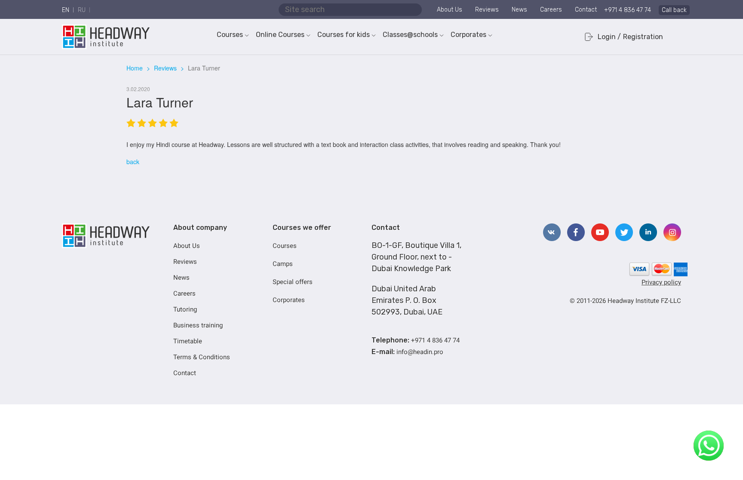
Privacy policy (661, 282)
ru (82, 10)
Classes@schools (410, 35)
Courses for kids (343, 35)
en (65, 10)
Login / (609, 37)
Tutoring (185, 309)
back (132, 161)
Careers (551, 9)
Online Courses (280, 35)
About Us (449, 9)
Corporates (468, 35)
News (519, 9)
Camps (283, 264)
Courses (230, 35)
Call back (674, 10)
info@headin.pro (419, 352)
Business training (198, 325)
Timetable (187, 341)
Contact (586, 9)
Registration (643, 37)
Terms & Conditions (201, 357)
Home (134, 68)
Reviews (487, 9)
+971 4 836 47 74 (627, 10)
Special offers (293, 282)
